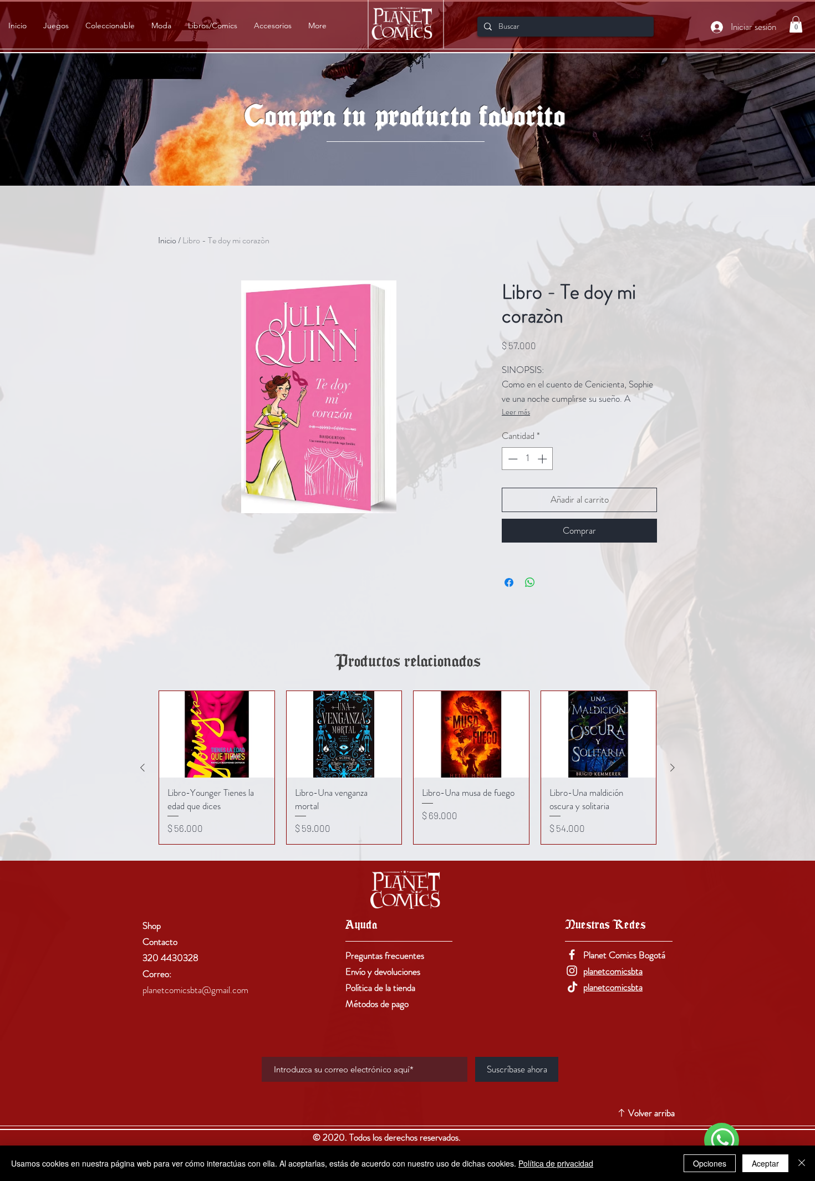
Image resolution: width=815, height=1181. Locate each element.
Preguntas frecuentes (384, 955)
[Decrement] (511, 459)
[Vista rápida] (216, 734)
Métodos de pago (377, 1003)
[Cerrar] (801, 1163)
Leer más (516, 411)
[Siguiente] (672, 767)
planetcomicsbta (613, 971)
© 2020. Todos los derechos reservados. (388, 1137)
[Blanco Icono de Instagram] (572, 971)
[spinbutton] (527, 459)
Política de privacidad (555, 1163)
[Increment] (543, 459)
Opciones (709, 1163)
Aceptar (765, 1163)
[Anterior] (142, 767)
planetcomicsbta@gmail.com (195, 989)
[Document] (721, 1140)
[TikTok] (572, 987)
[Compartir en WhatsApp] (530, 582)
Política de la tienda (380, 987)
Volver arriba (651, 1112)
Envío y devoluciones (382, 971)
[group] (407, 767)
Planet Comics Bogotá (624, 955)
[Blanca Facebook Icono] (572, 955)
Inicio (167, 240)
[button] (796, 24)
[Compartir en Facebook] (509, 582)
